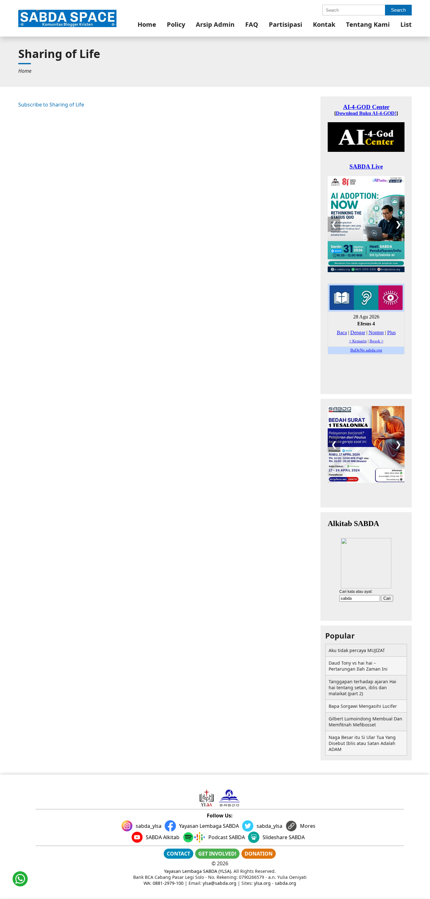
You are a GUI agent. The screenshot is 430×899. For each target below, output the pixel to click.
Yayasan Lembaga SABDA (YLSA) (197, 871)
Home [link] (147, 24)
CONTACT (178, 853)
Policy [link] (176, 24)
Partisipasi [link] (285, 24)
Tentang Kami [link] (368, 24)
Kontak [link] (324, 24)
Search (398, 10)
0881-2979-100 (168, 883)
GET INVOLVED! (217, 853)
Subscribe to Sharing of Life (51, 104)
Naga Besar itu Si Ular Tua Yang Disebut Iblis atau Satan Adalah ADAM (362, 743)
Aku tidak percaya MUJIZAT (357, 650)
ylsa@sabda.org (219, 883)
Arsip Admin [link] (215, 24)
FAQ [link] (251, 24)
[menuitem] (147, 24)
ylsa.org (262, 883)
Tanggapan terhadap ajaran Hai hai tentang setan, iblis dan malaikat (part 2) (362, 687)
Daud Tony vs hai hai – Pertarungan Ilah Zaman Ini (358, 666)
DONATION (259, 853)
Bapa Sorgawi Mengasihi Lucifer (363, 706)
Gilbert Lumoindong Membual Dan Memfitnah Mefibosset (365, 722)
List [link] (406, 24)
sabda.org (285, 883)
